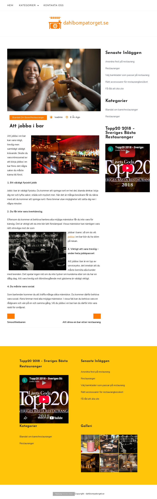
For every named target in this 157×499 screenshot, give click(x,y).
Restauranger (112, 68)
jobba (71, 236)
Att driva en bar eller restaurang (82, 322)
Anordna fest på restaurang (119, 61)
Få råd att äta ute (114, 88)
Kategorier (27, 5)
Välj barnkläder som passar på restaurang (127, 75)
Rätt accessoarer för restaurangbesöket (126, 82)
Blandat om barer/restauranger (28, 117)
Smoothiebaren (16, 322)
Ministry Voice (67, 494)
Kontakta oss (54, 5)
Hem (10, 5)
